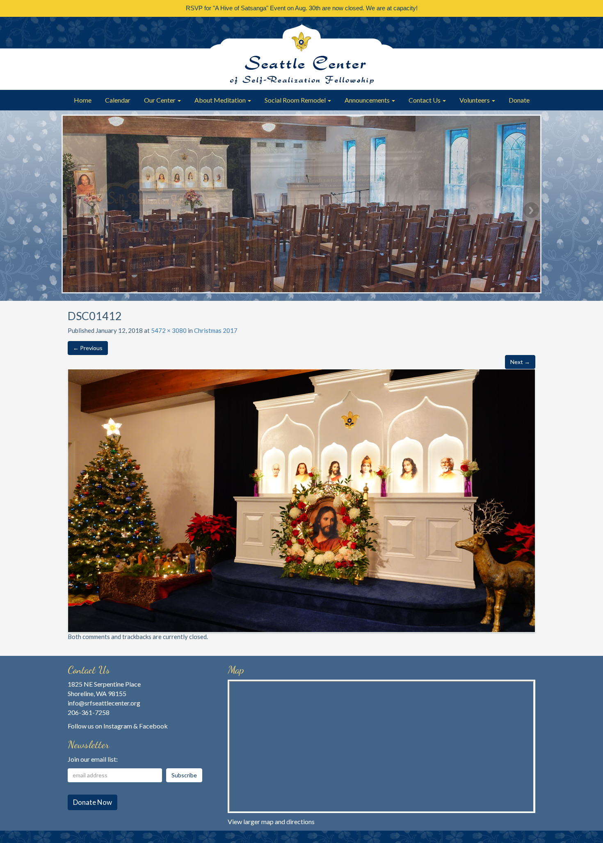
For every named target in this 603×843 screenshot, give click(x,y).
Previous (72, 210)
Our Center (160, 100)
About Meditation (220, 100)
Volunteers (475, 100)
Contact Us (425, 100)
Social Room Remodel (296, 100)
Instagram (117, 726)
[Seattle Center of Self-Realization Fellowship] (301, 53)
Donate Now (92, 802)
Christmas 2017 (216, 330)
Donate (519, 100)
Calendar (117, 100)
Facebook (153, 726)
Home (82, 100)
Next (531, 210)
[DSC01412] (301, 499)
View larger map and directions (271, 821)
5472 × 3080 (169, 330)
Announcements (368, 100)
